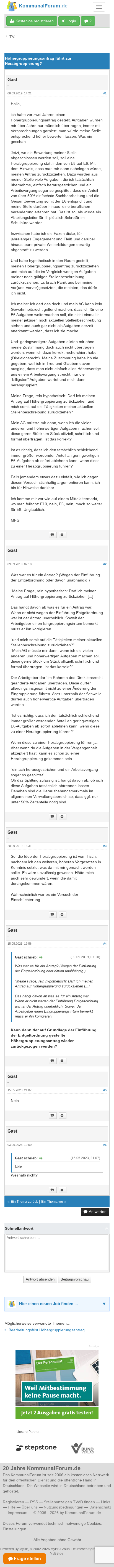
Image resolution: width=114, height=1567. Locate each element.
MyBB (23, 1549)
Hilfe (11, 1507)
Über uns (30, 1507)
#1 (105, 93)
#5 (105, 1090)
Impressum (17, 1512)
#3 (105, 846)
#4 (105, 943)
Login (70, 21)
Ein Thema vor (52, 1202)
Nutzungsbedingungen (63, 1507)
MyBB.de (56, 1553)
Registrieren (14, 1502)
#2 (105, 564)
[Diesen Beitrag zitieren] (62, 535)
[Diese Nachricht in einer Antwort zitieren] (53, 535)
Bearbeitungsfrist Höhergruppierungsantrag (47, 1330)
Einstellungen (14, 1529)
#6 (105, 1144)
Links (105, 1502)
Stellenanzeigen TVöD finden (69, 1502)
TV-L (13, 36)
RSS (34, 1502)
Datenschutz (100, 1507)
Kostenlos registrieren (34, 21)
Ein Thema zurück (24, 1202)
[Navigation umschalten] (99, 7)
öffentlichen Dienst (32, 1480)
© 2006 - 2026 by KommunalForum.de (67, 1512)
